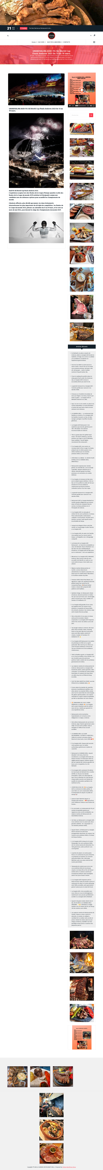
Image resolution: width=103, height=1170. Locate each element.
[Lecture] (70, 106)
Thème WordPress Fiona (69, 1167)
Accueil (32, 55)
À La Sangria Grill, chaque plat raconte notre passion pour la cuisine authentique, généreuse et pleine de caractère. (82, 746)
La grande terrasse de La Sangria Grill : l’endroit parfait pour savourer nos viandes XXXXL (82, 387)
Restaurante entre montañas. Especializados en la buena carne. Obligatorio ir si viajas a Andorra (81, 716)
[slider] (80, 105)
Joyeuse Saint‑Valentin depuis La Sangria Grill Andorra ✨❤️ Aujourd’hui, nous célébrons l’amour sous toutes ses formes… (83, 801)
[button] (82, 90)
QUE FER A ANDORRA (54, 42)
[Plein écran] (93, 106)
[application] (82, 90)
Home (34, 42)
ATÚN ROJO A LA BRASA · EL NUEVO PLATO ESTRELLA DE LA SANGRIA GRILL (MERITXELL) (83, 459)
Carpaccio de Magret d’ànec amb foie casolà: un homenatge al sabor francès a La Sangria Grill (83, 527)
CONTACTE (66, 42)
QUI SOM (41, 42)
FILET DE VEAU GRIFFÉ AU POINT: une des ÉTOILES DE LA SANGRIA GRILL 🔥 (83, 682)
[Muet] (91, 106)
